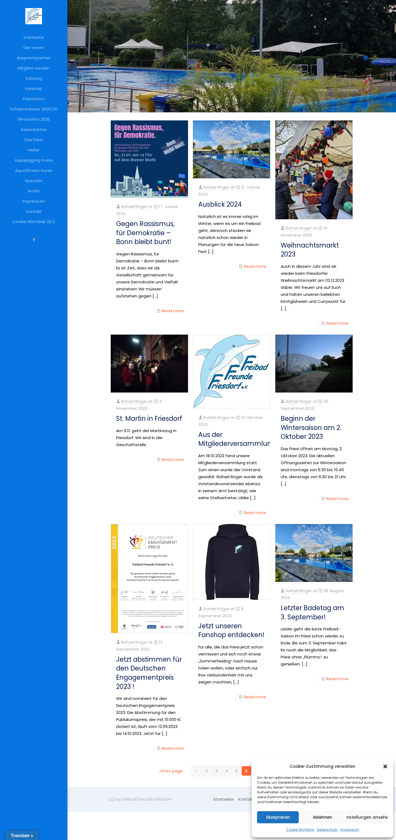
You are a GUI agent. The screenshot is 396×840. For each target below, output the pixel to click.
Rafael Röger (134, 206)
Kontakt (246, 799)
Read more (173, 311)
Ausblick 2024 (220, 204)
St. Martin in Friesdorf (149, 418)
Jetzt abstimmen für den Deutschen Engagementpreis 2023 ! (149, 673)
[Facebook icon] (34, 239)
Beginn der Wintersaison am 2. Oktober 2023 (311, 427)
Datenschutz (327, 829)
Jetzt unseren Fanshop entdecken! (231, 631)
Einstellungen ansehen (367, 817)
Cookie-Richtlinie (300, 829)
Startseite (223, 799)
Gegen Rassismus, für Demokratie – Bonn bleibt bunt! (145, 232)
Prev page (172, 771)
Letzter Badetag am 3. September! (312, 612)
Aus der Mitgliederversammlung (237, 439)
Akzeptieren (278, 817)
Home (321, 90)
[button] (385, 766)
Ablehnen (322, 817)
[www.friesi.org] (33, 16)
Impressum (349, 829)
